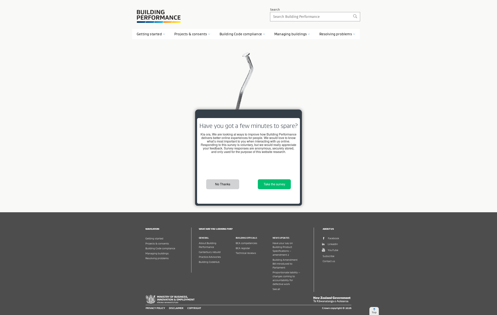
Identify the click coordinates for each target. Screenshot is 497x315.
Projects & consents (157, 243)
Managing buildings (157, 253)
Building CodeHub (209, 261)
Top (374, 312)
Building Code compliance (160, 248)
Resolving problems (157, 258)
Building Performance (159, 16)
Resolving (335, 34)
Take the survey (274, 184)
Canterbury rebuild (210, 252)
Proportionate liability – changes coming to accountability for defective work (286, 278)
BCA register (243, 248)
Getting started (154, 238)
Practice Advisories (210, 256)
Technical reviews (246, 253)
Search (275, 9)
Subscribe (328, 256)
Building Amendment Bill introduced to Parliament (285, 263)
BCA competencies (246, 243)
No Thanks (222, 184)
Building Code (241, 34)
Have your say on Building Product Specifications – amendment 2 (283, 248)
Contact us (329, 261)
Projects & (190, 34)
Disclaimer (176, 308)
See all (276, 289)
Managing (290, 34)
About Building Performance (207, 245)
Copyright (194, 308)
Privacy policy (155, 308)
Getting (149, 34)
